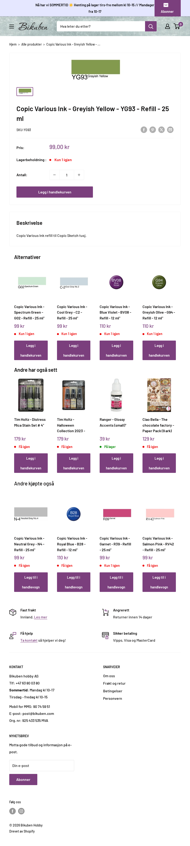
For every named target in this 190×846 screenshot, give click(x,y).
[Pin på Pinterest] (152, 129)
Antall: (21, 175)
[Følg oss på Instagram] (21, 811)
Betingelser (112, 691)
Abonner (167, 11)
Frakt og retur (114, 683)
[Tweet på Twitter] (161, 129)
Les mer (40, 617)
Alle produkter (31, 44)
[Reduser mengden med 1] (54, 175)
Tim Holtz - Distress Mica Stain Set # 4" (30, 422)
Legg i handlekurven (54, 192)
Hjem (13, 44)
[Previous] (15, 308)
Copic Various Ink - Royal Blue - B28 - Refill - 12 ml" (72, 544)
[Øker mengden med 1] (79, 175)
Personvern (112, 698)
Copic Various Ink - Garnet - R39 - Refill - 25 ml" (115, 544)
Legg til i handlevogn (31, 582)
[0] (177, 26)
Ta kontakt (29, 640)
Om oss (109, 675)
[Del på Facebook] (144, 129)
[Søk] (151, 26)
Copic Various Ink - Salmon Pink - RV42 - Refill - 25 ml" (158, 544)
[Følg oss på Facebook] (12, 811)
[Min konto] (167, 26)
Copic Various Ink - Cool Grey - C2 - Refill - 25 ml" (72, 312)
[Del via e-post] (170, 129)
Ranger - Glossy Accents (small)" (113, 422)
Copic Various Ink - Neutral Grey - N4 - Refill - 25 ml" (29, 544)
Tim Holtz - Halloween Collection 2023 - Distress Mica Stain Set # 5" (72, 425)
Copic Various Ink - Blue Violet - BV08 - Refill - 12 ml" (115, 312)
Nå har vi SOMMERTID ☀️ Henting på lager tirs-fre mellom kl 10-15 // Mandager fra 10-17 (94, 8)
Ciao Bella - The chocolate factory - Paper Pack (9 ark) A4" (158, 425)
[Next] (175, 308)
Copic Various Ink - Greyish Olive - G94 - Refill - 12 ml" (158, 312)
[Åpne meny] (11, 26)
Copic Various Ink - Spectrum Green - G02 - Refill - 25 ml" (29, 312)
